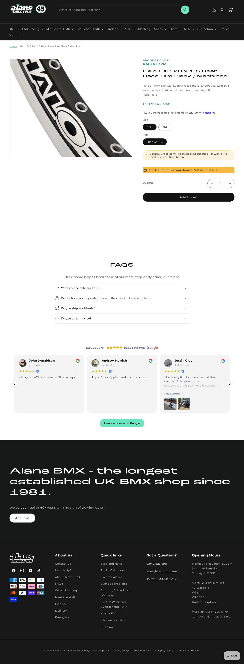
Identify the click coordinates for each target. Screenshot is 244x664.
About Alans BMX (67, 577)
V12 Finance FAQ (113, 620)
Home (13, 46)
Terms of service (141, 650)
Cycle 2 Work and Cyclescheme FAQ (114, 604)
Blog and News (111, 563)
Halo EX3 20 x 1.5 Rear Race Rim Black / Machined (51, 46)
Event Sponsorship (114, 583)
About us (22, 518)
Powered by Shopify (77, 650)
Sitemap (107, 627)
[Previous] (14, 383)
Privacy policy (121, 650)
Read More (150, 94)
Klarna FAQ (109, 613)
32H (149, 127)
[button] (14, 29)
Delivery (61, 610)
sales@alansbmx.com (161, 571)
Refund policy (101, 650)
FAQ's (59, 583)
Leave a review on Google (122, 423)
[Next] (230, 383)
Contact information (188, 650)
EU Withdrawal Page (161, 578)
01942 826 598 (156, 563)
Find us (60, 604)
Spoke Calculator (113, 570)
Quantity (148, 182)
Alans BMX (59, 650)
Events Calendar (112, 577)
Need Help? (63, 570)
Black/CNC (155, 142)
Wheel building (66, 590)
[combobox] (122, 10)
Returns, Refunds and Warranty (116, 593)
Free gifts (62, 617)
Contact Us (63, 563)
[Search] (185, 10)
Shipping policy (164, 650)
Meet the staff (65, 597)
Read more (172, 393)
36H (165, 127)
